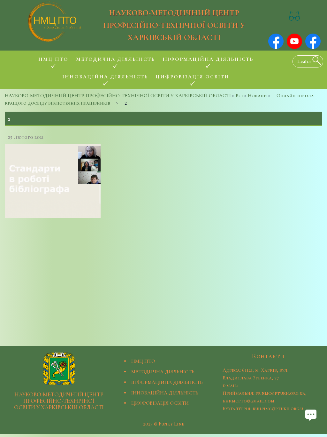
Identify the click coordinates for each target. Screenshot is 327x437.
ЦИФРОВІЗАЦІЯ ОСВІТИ (160, 403)
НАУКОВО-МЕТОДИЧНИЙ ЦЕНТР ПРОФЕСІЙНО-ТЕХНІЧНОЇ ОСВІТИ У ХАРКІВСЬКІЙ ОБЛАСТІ (174, 25)
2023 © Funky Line (163, 424)
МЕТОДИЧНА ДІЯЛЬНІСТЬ (162, 372)
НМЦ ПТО (143, 361)
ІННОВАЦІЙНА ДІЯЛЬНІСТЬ (164, 393)
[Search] (315, 61)
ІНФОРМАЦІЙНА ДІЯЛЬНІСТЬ (167, 382)
